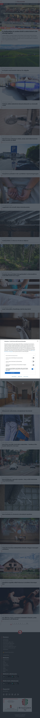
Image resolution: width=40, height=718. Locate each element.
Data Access (20, 376)
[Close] (38, 341)
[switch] (33, 358)
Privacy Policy (26, 376)
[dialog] (20, 359)
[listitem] (20, 355)
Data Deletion (14, 376)
